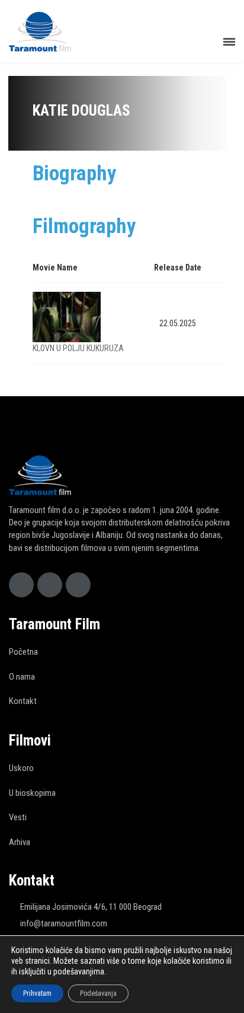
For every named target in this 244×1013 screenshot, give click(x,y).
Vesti (18, 817)
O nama (22, 676)
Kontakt (23, 701)
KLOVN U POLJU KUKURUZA (78, 348)
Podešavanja (98, 993)
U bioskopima (32, 793)
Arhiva (19, 842)
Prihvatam (37, 993)
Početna (23, 651)
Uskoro (21, 768)
